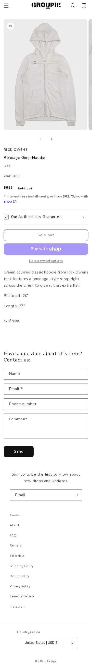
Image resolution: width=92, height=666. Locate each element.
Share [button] (14, 320)
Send (19, 451)
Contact (16, 515)
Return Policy (20, 576)
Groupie (52, 661)
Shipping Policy (22, 566)
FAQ (13, 535)
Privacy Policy (20, 586)
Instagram (17, 607)
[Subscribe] (76, 495)
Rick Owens (16, 150)
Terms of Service (22, 596)
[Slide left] (40, 139)
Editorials (17, 556)
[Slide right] (51, 139)
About (14, 525)
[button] (6, 5)
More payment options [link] (46, 261)
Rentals (15, 545)
